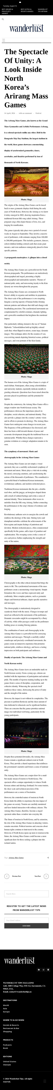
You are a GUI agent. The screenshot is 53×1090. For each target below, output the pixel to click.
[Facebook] (39, 970)
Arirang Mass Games (16, 857)
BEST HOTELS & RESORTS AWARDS (27, 10)
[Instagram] (43, 970)
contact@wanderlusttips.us (20, 991)
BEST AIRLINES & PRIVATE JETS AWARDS (7, 11)
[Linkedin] (48, 970)
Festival (38, 113)
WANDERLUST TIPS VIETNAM (43, 10)
